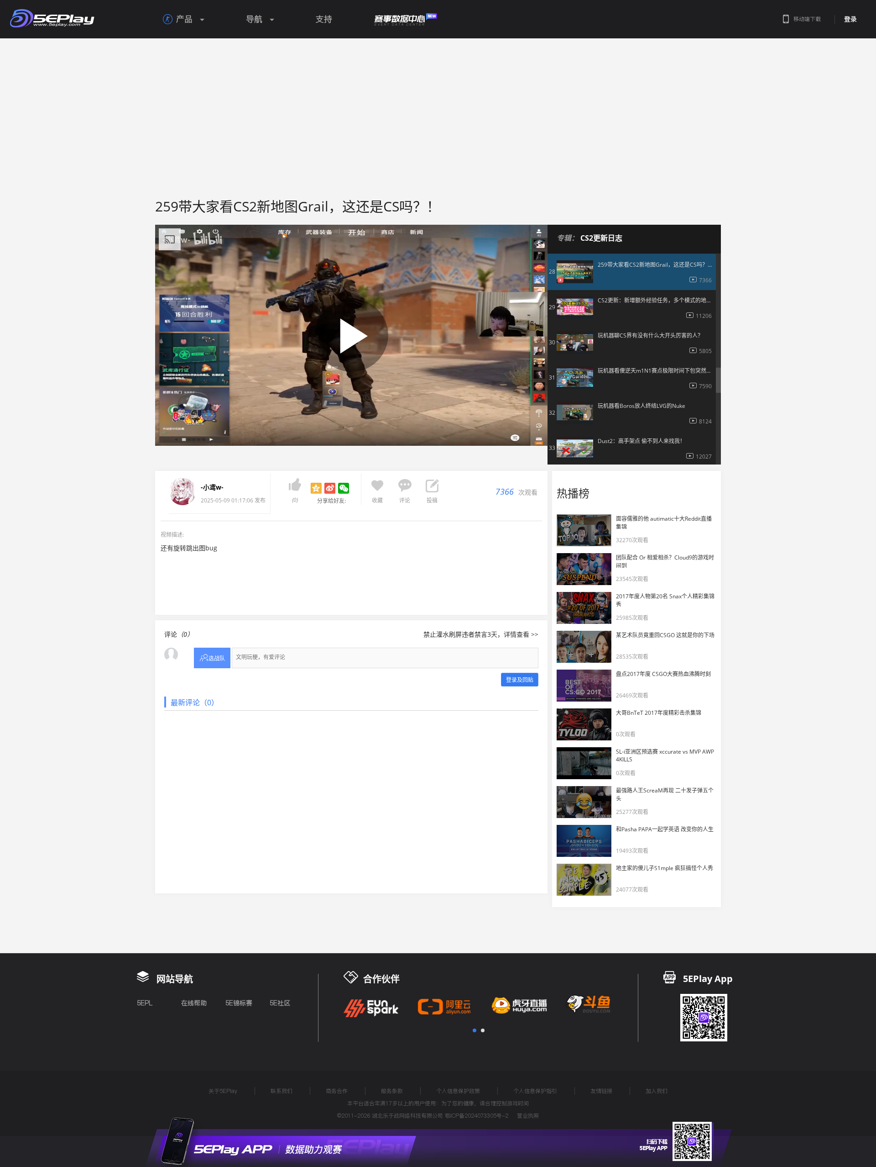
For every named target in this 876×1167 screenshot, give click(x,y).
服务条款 (392, 1091)
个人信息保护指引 (535, 1091)
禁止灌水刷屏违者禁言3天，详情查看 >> (480, 634)
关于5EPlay (223, 1091)
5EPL (144, 1003)
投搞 (432, 500)
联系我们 (281, 1091)
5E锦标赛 (238, 1003)
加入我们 (656, 1091)
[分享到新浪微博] (329, 488)
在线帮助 (194, 1003)
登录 (850, 19)
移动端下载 (807, 19)
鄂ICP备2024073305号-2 (476, 1115)
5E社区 (280, 1003)
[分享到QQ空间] (316, 488)
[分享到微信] (343, 488)
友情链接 (601, 1091)
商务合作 (337, 1091)
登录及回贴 (519, 680)
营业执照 (528, 1115)
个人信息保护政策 (458, 1091)
